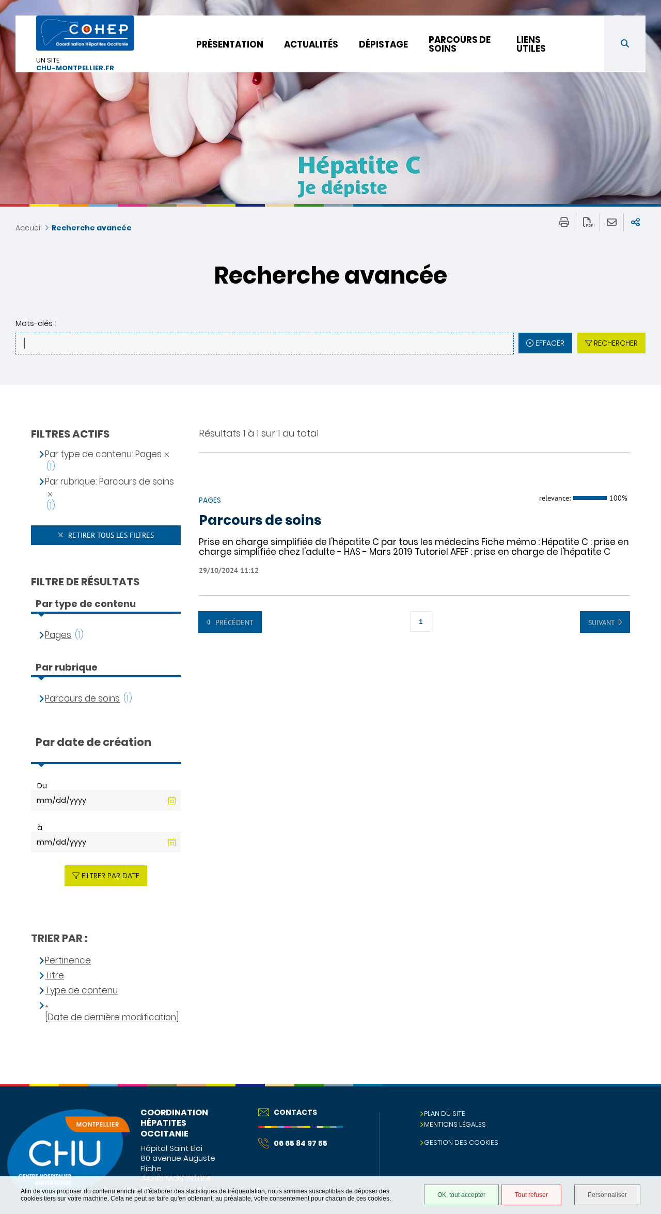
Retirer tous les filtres (110, 535)
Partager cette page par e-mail (611, 222)
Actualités (311, 44)
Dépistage (383, 44)
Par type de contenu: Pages (103, 454)
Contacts (295, 1112)
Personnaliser (607, 1195)
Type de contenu (81, 991)
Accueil (28, 228)
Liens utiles (531, 44)
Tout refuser (531, 1195)
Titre (54, 976)
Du (42, 786)
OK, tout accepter (461, 1195)
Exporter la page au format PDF (588, 222)
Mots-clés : (35, 323)
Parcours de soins (460, 44)
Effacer (550, 343)
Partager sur (635, 222)
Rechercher (616, 343)
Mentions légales (455, 1124)
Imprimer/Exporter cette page (564, 222)
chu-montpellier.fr (75, 68)
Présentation (229, 44)
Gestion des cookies (461, 1142)
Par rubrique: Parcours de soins (109, 482)
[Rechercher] (625, 43)
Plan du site (444, 1113)
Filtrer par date (110, 875)
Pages (58, 635)
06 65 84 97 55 (300, 1143)
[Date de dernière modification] (112, 1017)
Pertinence (68, 961)
